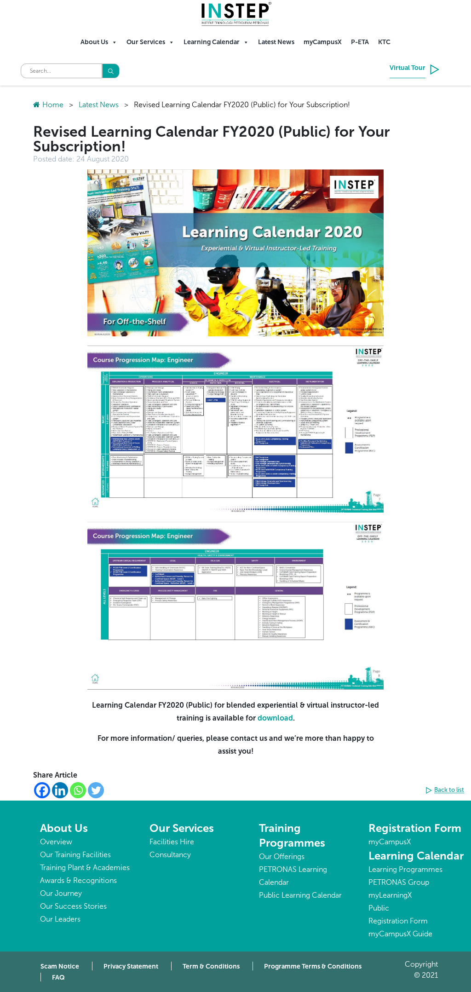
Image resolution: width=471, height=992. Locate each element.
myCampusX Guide (400, 933)
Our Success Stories (73, 906)
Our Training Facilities (75, 854)
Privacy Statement (130, 966)
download (275, 718)
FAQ (58, 977)
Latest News (276, 42)
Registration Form (414, 828)
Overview (56, 841)
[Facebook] (42, 790)
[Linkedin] (60, 790)
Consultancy (170, 854)
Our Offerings (281, 856)
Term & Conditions (211, 966)
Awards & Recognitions (78, 880)
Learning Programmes (405, 869)
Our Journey (61, 893)
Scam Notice (59, 966)
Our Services (145, 42)
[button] (446, 790)
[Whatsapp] (78, 790)
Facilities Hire (171, 841)
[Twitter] (96, 790)
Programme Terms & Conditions (313, 966)
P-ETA (360, 42)
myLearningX (390, 895)
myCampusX (323, 42)
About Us (94, 42)
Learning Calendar (212, 42)
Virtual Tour (407, 68)
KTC (384, 42)
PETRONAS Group (398, 882)
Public (378, 908)
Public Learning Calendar (300, 895)
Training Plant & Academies (85, 867)
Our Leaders (60, 919)
